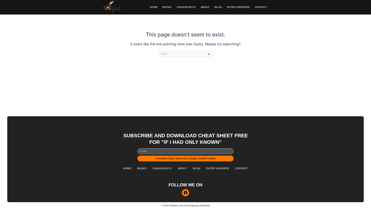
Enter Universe (238, 7)
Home (154, 7)
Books (167, 7)
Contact (261, 7)
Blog (218, 7)
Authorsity (205, 205)
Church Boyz (186, 7)
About (205, 7)
